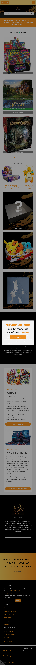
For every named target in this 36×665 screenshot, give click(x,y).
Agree (18, 337)
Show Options (17, 342)
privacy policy (25, 332)
